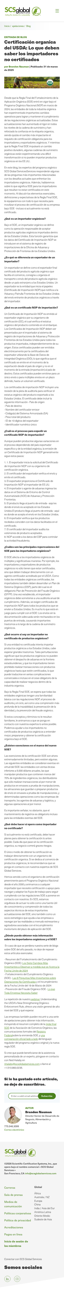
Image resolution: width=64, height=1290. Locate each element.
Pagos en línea (13, 1234)
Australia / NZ (41, 1197)
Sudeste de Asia (43, 1219)
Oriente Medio (42, 1215)
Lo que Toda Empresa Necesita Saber (29, 991)
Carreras (9, 1187)
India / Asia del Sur (44, 1208)
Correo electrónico (14, 1129)
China (37, 1204)
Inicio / (8, 26)
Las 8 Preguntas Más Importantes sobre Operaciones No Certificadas (30, 979)
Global (38, 1187)
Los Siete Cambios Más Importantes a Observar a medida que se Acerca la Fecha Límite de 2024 (31, 966)
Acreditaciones (13, 1227)
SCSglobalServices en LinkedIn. (7, 1279)
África (37, 1193)
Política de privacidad (17, 1220)
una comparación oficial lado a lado (24, 1037)
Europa (38, 1201)
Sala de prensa (13, 1195)
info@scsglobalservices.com (40, 1173)
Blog (28, 26)
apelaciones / (19, 26)
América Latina (42, 1212)
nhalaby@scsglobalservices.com (22, 1064)
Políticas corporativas (17, 1213)
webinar (35, 999)
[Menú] (56, 11)
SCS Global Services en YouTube (17, 1279)
